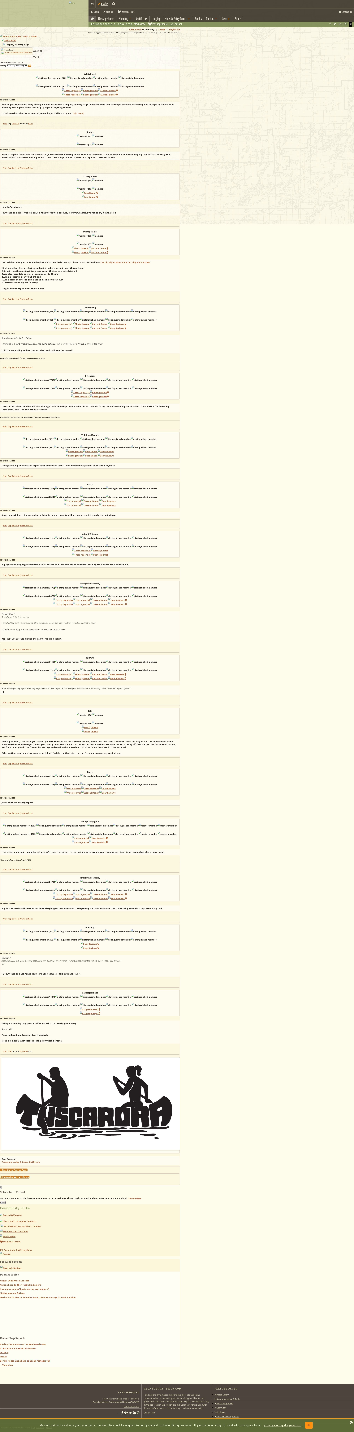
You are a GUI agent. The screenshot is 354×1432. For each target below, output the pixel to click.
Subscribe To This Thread (15, 1177)
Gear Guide (221, 1407)
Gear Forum (10, 40)
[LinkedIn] (340, 24)
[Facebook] (330, 24)
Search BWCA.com (12, 1215)
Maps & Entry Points (176, 19)
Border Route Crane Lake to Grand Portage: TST (25, 1360)
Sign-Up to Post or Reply (14, 1170)
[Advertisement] (20, 1316)
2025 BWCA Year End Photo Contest (22, 1226)
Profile (104, 4)
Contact (177, 24)
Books (198, 19)
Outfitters (141, 19)
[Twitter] (335, 24)
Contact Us (346, 12)
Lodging (156, 19)
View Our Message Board (227, 1416)
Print (5, 123)
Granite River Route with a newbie (18, 1348)
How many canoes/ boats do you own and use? (24, 1289)
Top (9, 168)
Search (161, 29)
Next (30, 123)
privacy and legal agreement (282, 1425)
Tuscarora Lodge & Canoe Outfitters (21, 1162)
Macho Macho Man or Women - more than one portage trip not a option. (38, 1297)
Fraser (3, 1356)
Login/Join (174, 29)
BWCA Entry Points (224, 1403)
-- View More (6, 1365)
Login (96, 12)
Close (3, 1202)
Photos (210, 19)
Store (238, 19)
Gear (224, 19)
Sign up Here (134, 1198)
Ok (309, 1425)
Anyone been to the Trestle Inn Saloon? (20, 1284)
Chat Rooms (135, 29)
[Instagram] (345, 24)
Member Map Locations (15, 1231)
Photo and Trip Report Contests (19, 1221)
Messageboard (128, 12)
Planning (123, 19)
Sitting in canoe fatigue (12, 1293)
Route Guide (9, 1236)
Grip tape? (78, 113)
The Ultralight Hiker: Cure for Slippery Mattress (125, 262)
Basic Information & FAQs (228, 1399)
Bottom (15, 123)
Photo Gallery (222, 1394)
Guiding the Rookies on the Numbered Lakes (23, 1344)
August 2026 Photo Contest (14, 1280)
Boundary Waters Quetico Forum (20, 36)
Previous (24, 168)
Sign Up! (109, 12)
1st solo (4, 1352)
